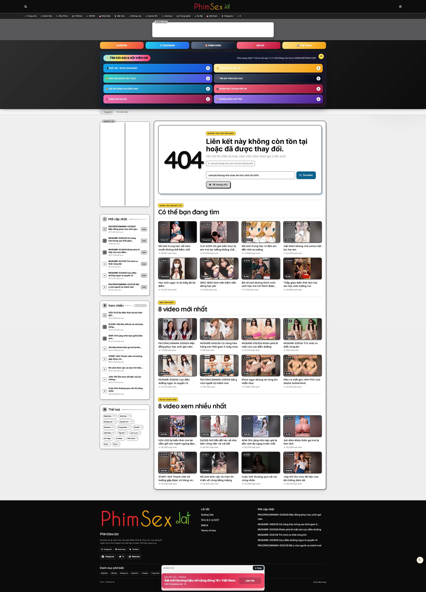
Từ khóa (135, 549)
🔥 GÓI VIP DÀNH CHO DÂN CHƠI (122, 88)
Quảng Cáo (207, 514)
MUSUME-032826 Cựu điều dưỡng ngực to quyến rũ (288, 540)
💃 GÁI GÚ (258, 45)
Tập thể (122, 433)
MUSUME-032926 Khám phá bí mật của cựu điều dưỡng (289, 529)
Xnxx (106, 444)
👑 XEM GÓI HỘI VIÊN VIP (228, 68)
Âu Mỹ (200, 16)
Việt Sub (121, 16)
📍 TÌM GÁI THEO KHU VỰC (229, 78)
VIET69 (92, 16)
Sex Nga (108, 438)
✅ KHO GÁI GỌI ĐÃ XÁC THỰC (121, 78)
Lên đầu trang (320, 582)
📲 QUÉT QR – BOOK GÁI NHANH (121, 68)
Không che (136, 16)
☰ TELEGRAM (167, 45)
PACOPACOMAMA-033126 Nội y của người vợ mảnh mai (289, 545)
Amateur (168, 16)
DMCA (204, 525)
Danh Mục (47, 16)
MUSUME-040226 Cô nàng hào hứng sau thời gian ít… (288, 524)
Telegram (228, 16)
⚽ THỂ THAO (304, 45)
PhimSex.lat (109, 534)
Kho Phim (63, 16)
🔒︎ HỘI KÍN (122, 45)
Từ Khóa (78, 16)
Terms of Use (208, 530)
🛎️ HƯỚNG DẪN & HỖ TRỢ (229, 99)
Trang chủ (31, 16)
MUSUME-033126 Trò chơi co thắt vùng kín (282, 534)
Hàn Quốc (132, 438)
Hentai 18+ (153, 16)
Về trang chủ (220, 184)
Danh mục (122, 549)
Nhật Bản (106, 16)
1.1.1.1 (271, 58)
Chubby (120, 438)
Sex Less (135, 433)
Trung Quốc (185, 16)
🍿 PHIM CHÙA (213, 45)
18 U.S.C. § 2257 (210, 519)
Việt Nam (213, 16)
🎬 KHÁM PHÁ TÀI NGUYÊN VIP (231, 88)
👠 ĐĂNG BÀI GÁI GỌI (116, 99)
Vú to (116, 444)
